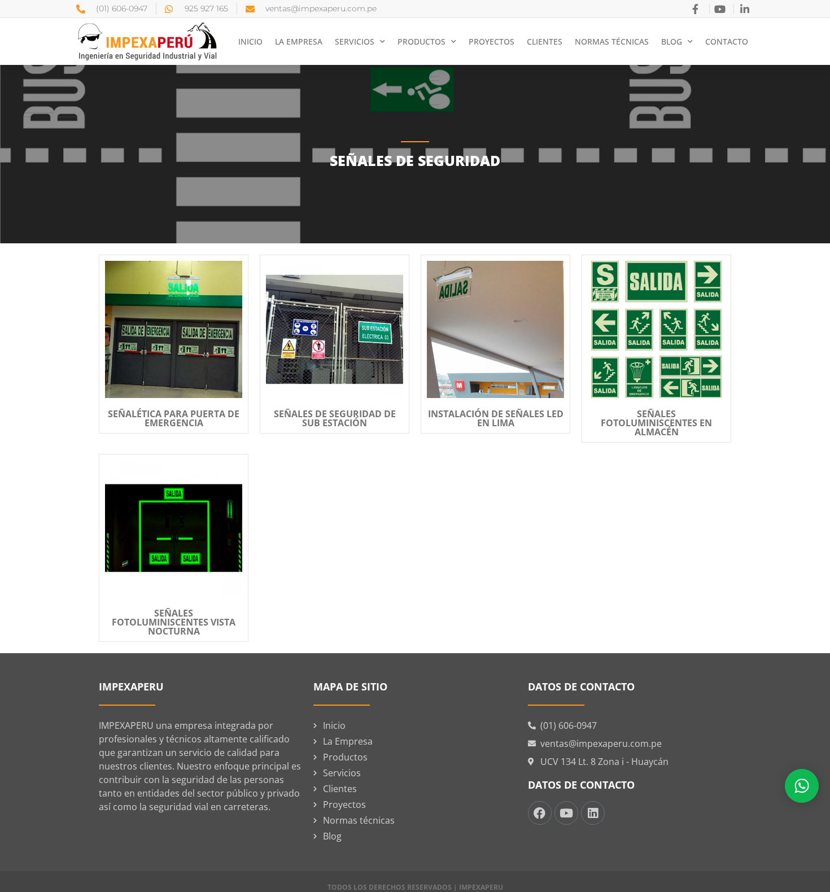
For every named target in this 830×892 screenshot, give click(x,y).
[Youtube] (566, 813)
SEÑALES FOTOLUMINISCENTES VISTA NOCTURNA (173, 622)
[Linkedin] (593, 813)
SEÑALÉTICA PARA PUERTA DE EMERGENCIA (173, 418)
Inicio (250, 41)
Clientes (544, 41)
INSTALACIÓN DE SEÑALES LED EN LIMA (495, 418)
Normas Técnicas (612, 41)
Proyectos (491, 41)
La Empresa (298, 41)
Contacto (726, 41)
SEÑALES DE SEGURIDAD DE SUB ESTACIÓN (335, 418)
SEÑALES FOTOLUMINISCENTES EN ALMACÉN (656, 423)
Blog (671, 41)
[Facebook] (540, 813)
